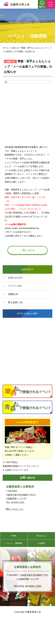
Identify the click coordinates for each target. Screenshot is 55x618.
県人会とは (41, 536)
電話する (42, 7)
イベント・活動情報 (13, 543)
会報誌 (11, 294)
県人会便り (13, 302)
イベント (12, 286)
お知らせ (12, 277)
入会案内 (41, 543)
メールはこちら (16, 509)
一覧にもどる (27, 250)
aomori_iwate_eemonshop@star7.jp (22, 228)
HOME (14, 536)
